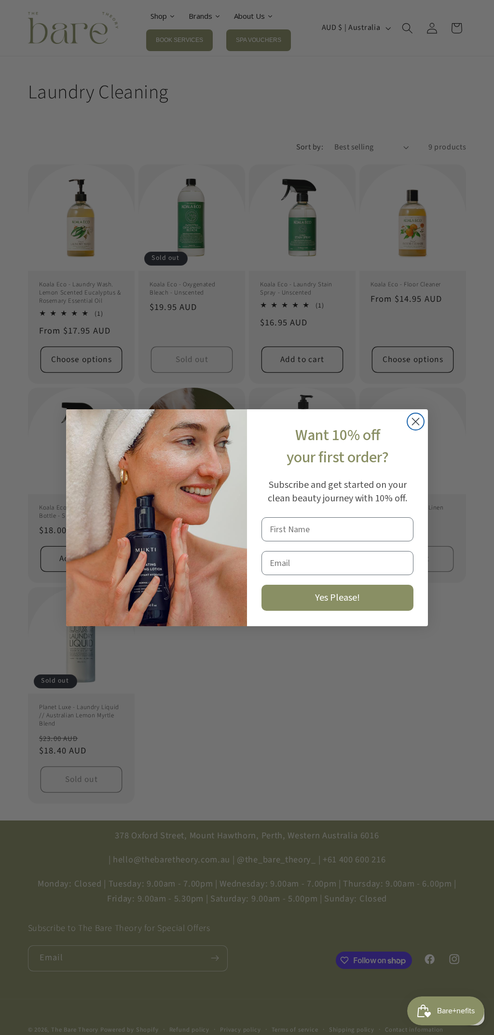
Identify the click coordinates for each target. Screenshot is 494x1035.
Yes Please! (337, 598)
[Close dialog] (415, 421)
